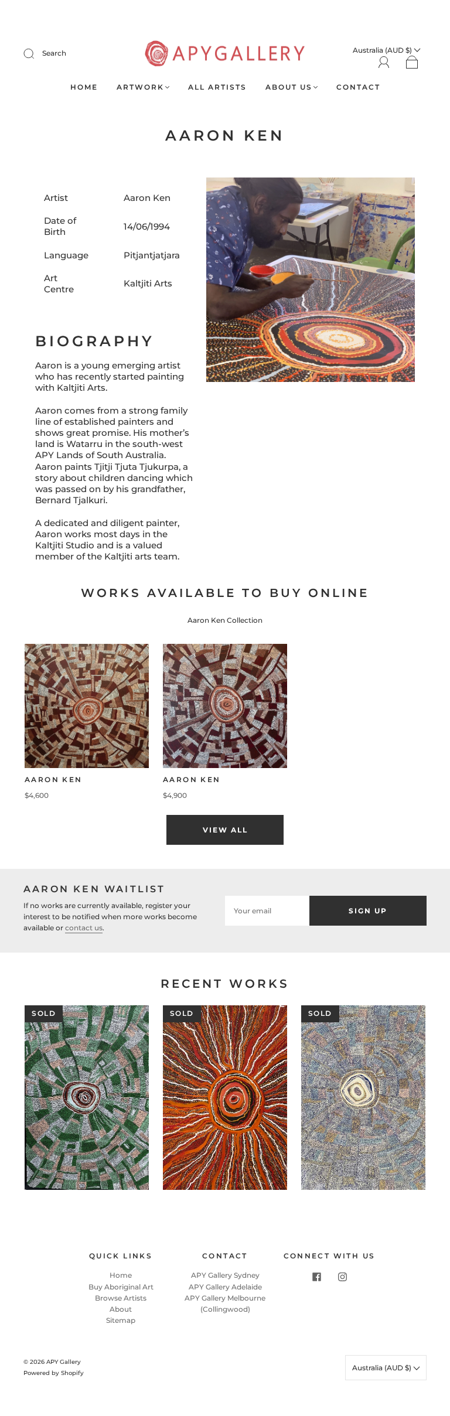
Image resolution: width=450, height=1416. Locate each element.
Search (54, 53)
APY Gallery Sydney (225, 1275)
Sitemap (120, 1320)
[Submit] (36, 53)
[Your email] (267, 911)
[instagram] (342, 1276)
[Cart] (412, 63)
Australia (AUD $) (382, 1367)
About (121, 1309)
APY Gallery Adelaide (225, 1286)
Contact (358, 87)
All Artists (217, 87)
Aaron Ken (54, 779)
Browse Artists (120, 1298)
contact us (84, 927)
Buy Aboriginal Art (121, 1286)
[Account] (384, 62)
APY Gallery (63, 1362)
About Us (288, 87)
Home (84, 87)
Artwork (140, 87)
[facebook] (316, 1276)
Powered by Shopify (53, 1373)
